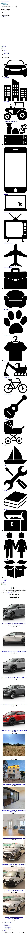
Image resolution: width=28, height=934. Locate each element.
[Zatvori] (2, 48)
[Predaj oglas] (3, 584)
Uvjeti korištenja (7, 927)
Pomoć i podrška (7, 922)
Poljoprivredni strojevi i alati (10, 121)
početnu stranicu (11, 592)
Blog (5, 580)
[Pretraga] (16, 6)
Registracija (6, 1)
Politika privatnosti (8, 928)
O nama (5, 924)
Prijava (2, 1)
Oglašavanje (6, 925)
